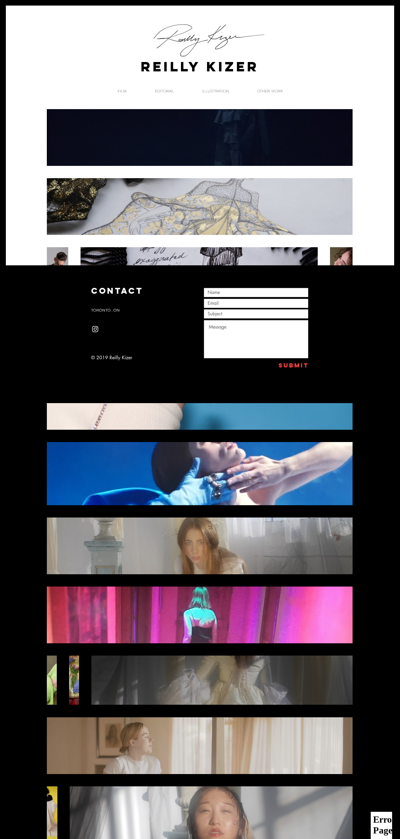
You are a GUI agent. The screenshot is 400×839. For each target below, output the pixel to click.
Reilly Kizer (200, 66)
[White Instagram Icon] (95, 329)
